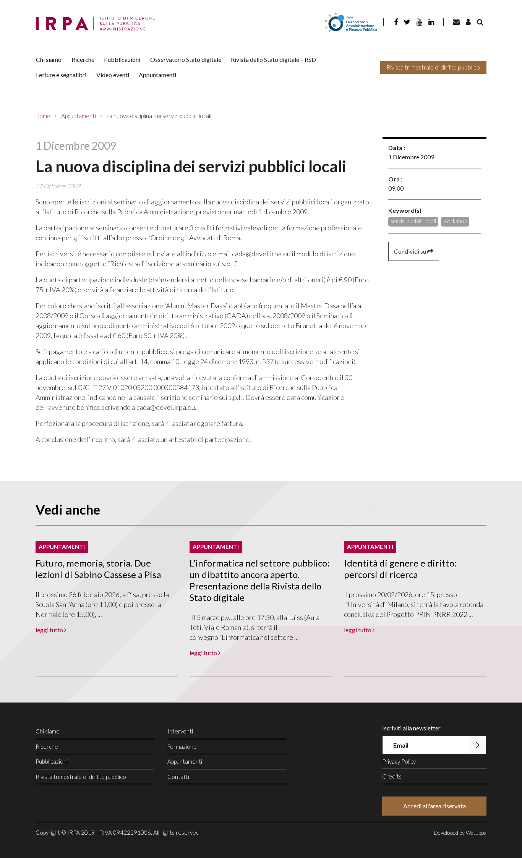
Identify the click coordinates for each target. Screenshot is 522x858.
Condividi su (410, 251)
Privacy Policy (399, 761)
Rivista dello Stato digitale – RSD (273, 59)
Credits (392, 776)
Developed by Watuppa (460, 832)
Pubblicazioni (122, 59)
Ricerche (82, 59)
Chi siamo (49, 59)
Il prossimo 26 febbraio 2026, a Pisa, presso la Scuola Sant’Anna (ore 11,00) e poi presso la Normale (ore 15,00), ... (102, 604)
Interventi (180, 731)
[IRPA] (98, 24)
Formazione (182, 746)
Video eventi (112, 74)
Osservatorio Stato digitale (185, 59)
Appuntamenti (157, 74)
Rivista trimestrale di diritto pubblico (433, 67)
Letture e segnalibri (61, 74)
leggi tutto (50, 629)
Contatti (178, 776)
